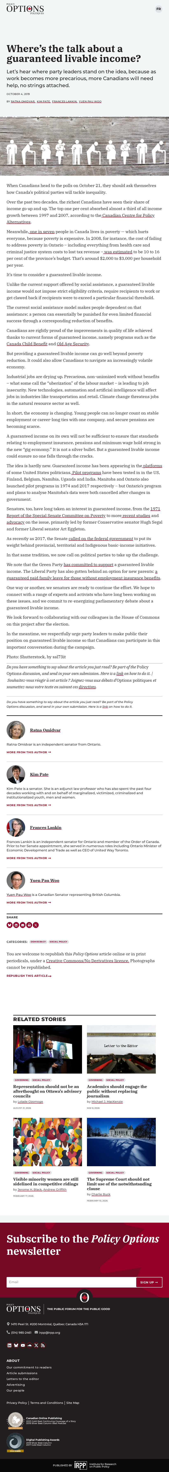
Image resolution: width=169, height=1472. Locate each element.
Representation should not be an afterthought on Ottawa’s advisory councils (47, 1091)
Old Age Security (73, 344)
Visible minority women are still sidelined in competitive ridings (46, 1181)
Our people (16, 1390)
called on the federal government (101, 538)
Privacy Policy (17, 1402)
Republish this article (27, 976)
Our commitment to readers (29, 1367)
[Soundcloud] (30, 1345)
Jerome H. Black (30, 1189)
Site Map (72, 1402)
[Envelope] (23, 925)
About (13, 1361)
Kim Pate (43, 101)
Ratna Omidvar (23, 101)
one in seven (42, 231)
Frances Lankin (64, 101)
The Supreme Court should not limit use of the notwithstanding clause (119, 1183)
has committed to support (88, 564)
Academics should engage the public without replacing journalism (117, 1091)
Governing (22, 1080)
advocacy (16, 522)
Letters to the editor (23, 1379)
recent (128, 515)
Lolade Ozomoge (30, 1101)
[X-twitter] (36, 925)
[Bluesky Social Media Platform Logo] (16, 1345)
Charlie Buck (101, 1194)
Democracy (38, 941)
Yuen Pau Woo (90, 101)
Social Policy (58, 941)
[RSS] (43, 1345)
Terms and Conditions (46, 1402)
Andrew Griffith (55, 1189)
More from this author (27, 752)
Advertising (16, 1385)
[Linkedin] (16, 925)
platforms (152, 465)
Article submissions (22, 1373)
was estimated (117, 251)
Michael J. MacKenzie (107, 1101)
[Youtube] (23, 1345)
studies (142, 515)
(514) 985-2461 (21, 1332)
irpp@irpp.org (49, 1332)
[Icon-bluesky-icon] (10, 925)
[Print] (29, 925)
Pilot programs (86, 472)
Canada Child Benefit (27, 344)
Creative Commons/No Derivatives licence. (87, 960)
